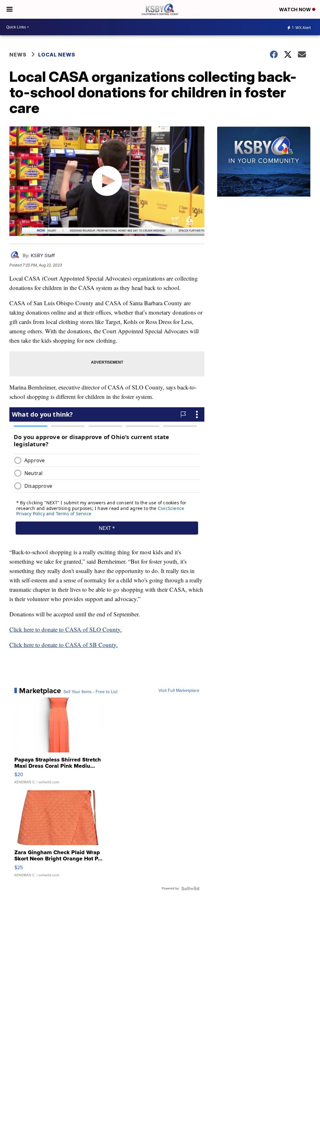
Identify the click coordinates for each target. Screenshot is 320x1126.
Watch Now (295, 9)
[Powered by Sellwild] (190, 888)
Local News (56, 54)
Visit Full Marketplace (178, 690)
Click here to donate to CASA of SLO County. (65, 629)
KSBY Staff (43, 255)
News (18, 54)
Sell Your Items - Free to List (90, 692)
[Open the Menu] (9, 9)
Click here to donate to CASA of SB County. (63, 645)
